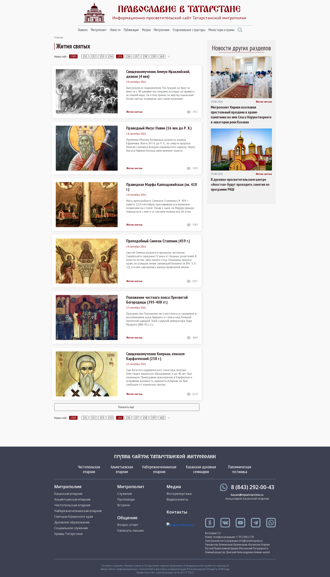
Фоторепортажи (179, 494)
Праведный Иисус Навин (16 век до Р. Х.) (159, 128)
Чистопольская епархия (89, 469)
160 (161, 56)
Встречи (123, 505)
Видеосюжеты (177, 499)
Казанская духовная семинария (201, 469)
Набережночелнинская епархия (159, 469)
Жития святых (134, 112)
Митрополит (99, 29)
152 (93, 56)
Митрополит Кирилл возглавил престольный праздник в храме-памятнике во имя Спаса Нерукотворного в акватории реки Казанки (241, 115)
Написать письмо (130, 530)
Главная (58, 37)
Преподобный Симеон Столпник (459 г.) (158, 241)
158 (145, 56)
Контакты (177, 512)
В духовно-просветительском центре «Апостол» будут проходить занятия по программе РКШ (240, 184)
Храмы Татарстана (68, 534)
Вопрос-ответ (127, 525)
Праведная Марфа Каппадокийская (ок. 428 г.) (161, 186)
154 (110, 56)
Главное (83, 29)
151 (85, 56)
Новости (115, 29)
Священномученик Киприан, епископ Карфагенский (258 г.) (155, 356)
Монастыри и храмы (221, 29)
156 (128, 56)
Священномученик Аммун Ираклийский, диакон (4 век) (158, 73)
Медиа (146, 29)
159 (153, 56)
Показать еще (126, 407)
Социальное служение (71, 528)
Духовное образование (72, 522)
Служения (124, 494)
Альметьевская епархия (122, 469)
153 (101, 56)
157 (136, 56)
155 (119, 56)
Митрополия (161, 29)
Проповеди (126, 499)
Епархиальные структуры (189, 29)
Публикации (131, 29)
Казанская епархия (68, 494)
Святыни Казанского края (73, 516)
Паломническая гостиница (239, 469)
